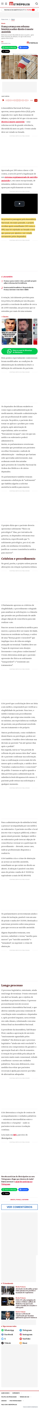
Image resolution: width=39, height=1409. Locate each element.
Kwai (25, 1343)
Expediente (16, 1393)
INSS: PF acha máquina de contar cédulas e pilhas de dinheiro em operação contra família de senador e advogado (26, 1303)
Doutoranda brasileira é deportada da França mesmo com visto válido (18, 289)
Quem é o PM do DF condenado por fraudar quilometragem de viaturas (26, 1316)
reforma (25, 1199)
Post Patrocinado (16, 1400)
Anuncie (3, 1400)
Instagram (27, 1334)
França (19, 1199)
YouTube (26, 1339)
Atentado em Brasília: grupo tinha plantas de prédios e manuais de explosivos (27, 1291)
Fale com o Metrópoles (9, 1404)
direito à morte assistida (12, 122)
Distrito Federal (20, 1312)
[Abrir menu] (2, 4)
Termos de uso (24, 1397)
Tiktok (7, 1343)
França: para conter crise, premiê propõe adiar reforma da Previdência (20, 282)
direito (13, 1199)
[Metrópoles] (19, 3)
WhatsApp (9, 1330)
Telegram (27, 1330)
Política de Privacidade (9, 1397)
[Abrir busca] (37, 4)
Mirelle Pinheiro (21, 1287)
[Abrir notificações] (6, 4)
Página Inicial (4, 19)
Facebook (8, 1334)
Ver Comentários (19, 1207)
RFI (2, 42)
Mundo (13, 19)
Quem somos (5, 1393)
